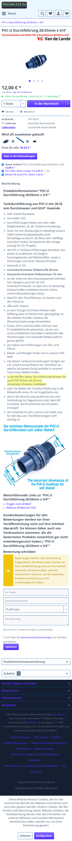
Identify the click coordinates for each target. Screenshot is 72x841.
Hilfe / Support (41, 737)
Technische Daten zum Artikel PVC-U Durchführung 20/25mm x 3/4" (35, 34)
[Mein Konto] (58, 13)
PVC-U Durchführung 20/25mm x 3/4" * (34, 166)
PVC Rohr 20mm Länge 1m (20, 170)
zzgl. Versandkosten (22, 92)
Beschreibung (11, 183)
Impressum (36, 771)
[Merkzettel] (50, 13)
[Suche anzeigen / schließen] (42, 13)
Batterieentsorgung (44, 748)
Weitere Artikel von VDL (21, 507)
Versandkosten (58, 714)
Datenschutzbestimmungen (36, 637)
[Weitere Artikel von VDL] (53, 40)
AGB (63, 765)
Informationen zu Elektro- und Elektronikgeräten (35, 754)
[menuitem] (9, 13)
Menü (12, 13)
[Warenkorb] (66, 13)
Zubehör (11, 673)
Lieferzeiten (8, 127)
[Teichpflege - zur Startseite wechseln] (14, 5)
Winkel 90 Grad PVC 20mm (20, 174)
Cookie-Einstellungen (19, 737)
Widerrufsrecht (23, 748)
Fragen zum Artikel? (18, 504)
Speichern (11, 646)
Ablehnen (25, 835)
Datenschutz (34, 760)
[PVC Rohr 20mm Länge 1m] (20, 141)
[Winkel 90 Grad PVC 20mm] (34, 141)
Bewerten (29, 111)
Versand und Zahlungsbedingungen (48, 742)
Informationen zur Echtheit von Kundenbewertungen (30, 765)
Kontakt (56, 737)
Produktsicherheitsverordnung (24, 662)
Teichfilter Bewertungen (15, 742)
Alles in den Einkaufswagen (19, 156)
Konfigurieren (44, 835)
